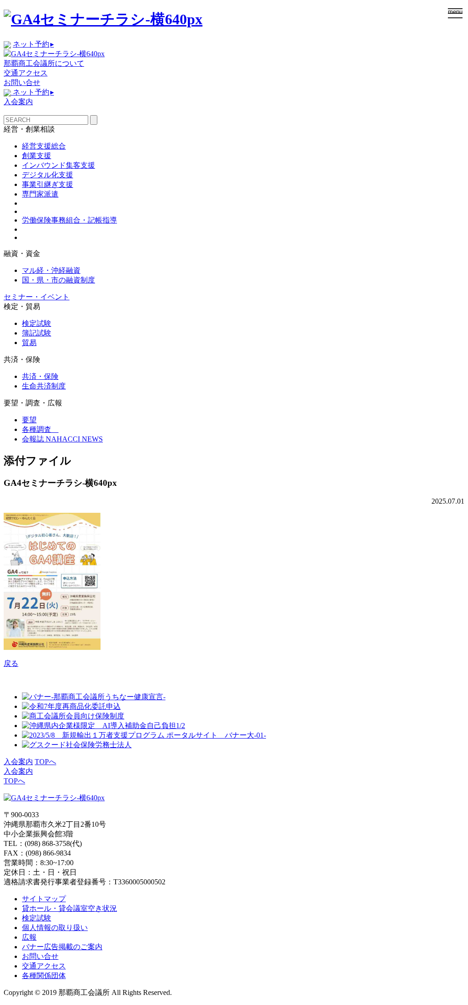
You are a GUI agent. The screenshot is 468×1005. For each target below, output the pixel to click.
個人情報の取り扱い (55, 927)
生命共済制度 (44, 386)
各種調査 (40, 429)
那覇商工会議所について (44, 63)
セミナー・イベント (36, 297)
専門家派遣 (40, 194)
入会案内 (18, 102)
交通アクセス (26, 73)
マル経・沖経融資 (51, 270)
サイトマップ (44, 899)
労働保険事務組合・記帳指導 (69, 220)
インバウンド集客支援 (58, 165)
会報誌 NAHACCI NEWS (62, 439)
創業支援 (36, 156)
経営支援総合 (44, 146)
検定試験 (36, 323)
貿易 (29, 342)
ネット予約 (33, 44)
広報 (29, 937)
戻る (11, 663)
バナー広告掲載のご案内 (62, 947)
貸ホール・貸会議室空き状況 (69, 908)
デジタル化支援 (47, 175)
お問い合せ (22, 82)
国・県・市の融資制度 (58, 280)
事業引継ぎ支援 (47, 184)
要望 (29, 420)
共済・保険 (40, 376)
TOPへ (45, 762)
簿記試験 (36, 333)
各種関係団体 (44, 975)
